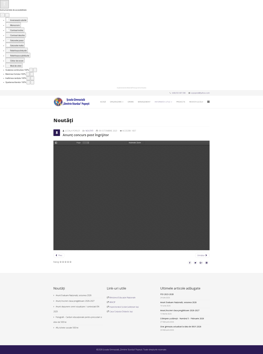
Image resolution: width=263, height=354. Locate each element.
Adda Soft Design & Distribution (136, 88)
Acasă (103, 102)
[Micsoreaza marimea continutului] (31, 70)
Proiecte (180, 102)
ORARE (131, 102)
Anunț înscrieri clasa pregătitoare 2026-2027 (75, 301)
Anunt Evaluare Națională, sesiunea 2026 (73, 295)
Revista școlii (196, 102)
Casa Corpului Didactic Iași (121, 311)
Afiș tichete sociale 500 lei (66, 327)
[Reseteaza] (2, 15)
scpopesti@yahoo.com (200, 93)
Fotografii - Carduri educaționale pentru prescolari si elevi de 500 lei (77, 319)
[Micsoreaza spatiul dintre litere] (28, 82)
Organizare (116, 102)
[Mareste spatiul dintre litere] (32, 82)
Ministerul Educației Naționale (122, 297)
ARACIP (112, 302)
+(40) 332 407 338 (178, 93)
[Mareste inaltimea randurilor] (32, 78)
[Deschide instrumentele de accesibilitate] (4, 4)
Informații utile (163, 102)
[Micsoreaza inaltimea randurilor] (28, 78)
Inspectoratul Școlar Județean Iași (124, 307)
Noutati (89, 130)
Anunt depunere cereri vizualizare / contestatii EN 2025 (76, 309)
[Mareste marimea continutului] (35, 70)
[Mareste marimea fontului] (32, 74)
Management (144, 102)
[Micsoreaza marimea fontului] (28, 74)
